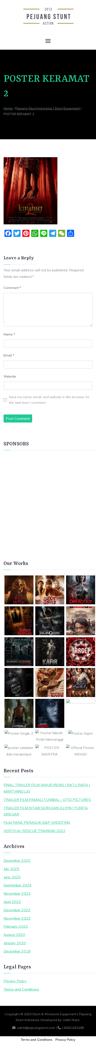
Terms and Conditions (21, 989)
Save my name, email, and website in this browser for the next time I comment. (49, 400)
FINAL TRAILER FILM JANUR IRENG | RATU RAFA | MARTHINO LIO (47, 788)
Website (10, 376)
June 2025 (12, 877)
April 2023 (12, 901)
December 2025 (17, 860)
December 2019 (17, 951)
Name (9, 334)
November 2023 (17, 893)
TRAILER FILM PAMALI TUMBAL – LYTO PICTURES (47, 799)
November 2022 (17, 918)
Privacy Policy (15, 981)
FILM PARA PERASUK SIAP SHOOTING (37, 822)
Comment (12, 288)
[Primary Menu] (48, 41)
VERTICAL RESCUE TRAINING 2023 (34, 830)
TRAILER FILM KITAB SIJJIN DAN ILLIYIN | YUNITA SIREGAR (46, 811)
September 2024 (17, 885)
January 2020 (15, 943)
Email (9, 355)
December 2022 (17, 910)
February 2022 (16, 926)
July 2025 (11, 869)
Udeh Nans (71, 1020)
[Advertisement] (48, 503)
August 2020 (14, 934)
